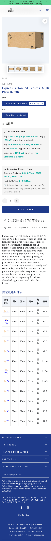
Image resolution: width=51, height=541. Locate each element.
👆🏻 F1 (6, 311)
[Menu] (3, 10)
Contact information (35, 535)
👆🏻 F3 (6, 341)
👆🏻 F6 (6, 381)
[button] (40, 10)
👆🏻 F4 (6, 351)
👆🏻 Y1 (6, 411)
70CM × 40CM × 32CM (23, 104)
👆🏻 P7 (6, 401)
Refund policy (36, 528)
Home (4, 78)
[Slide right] (46, 2)
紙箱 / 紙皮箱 (7, 84)
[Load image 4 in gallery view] (32, 69)
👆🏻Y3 (6, 421)
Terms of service (35, 531)
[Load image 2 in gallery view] (18, 69)
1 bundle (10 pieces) (15, 116)
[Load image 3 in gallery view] (25, 69)
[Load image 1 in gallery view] (11, 69)
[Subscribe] (47, 475)
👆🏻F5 (6, 361)
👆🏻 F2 (6, 331)
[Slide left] (4, 2)
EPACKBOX (20, 524)
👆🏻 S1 (6, 391)
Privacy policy (18, 531)
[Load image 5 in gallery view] (40, 69)
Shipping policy (16, 535)
